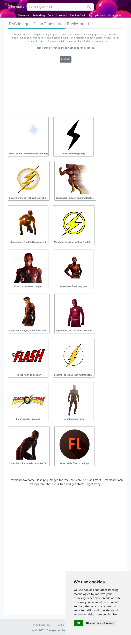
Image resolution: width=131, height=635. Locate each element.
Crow (50, 15)
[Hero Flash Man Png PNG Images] (73, 400)
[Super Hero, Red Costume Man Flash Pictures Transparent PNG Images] (74, 311)
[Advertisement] (65, 89)
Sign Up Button (97, 15)
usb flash (65, 59)
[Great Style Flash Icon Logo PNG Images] (74, 444)
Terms (60, 624)
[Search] (89, 7)
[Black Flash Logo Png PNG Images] (73, 134)
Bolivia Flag (39, 15)
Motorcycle (114, 15)
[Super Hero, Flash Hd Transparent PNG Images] (28, 223)
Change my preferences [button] (100, 623)
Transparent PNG (40, 624)
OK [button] (78, 623)
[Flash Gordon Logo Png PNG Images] (28, 400)
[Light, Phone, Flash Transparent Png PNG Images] (28, 134)
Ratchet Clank (77, 15)
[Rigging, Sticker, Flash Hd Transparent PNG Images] (73, 355)
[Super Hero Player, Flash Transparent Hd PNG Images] (28, 311)
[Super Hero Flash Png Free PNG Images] (73, 267)
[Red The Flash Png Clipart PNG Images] (28, 355)
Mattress (61, 15)
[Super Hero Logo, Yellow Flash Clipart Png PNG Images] (28, 178)
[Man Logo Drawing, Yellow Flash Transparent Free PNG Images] (73, 223)
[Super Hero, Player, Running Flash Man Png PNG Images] (74, 178)
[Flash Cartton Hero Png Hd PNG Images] (28, 267)
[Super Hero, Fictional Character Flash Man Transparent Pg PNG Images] (28, 444)
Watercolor (24, 15)
